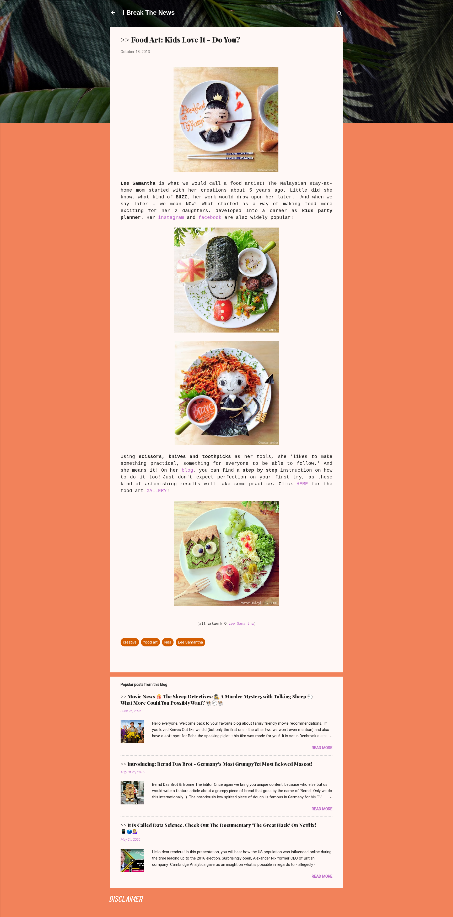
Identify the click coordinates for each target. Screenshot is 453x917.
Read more (322, 747)
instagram (171, 217)
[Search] (340, 14)
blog (187, 470)
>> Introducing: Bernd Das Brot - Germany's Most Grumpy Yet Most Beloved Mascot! (216, 764)
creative (130, 642)
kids (167, 642)
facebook (210, 217)
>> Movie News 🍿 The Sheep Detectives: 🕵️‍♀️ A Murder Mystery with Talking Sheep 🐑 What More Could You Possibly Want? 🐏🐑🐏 (217, 699)
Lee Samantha (241, 624)
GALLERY (157, 490)
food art (150, 642)
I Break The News (149, 12)
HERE (302, 484)
